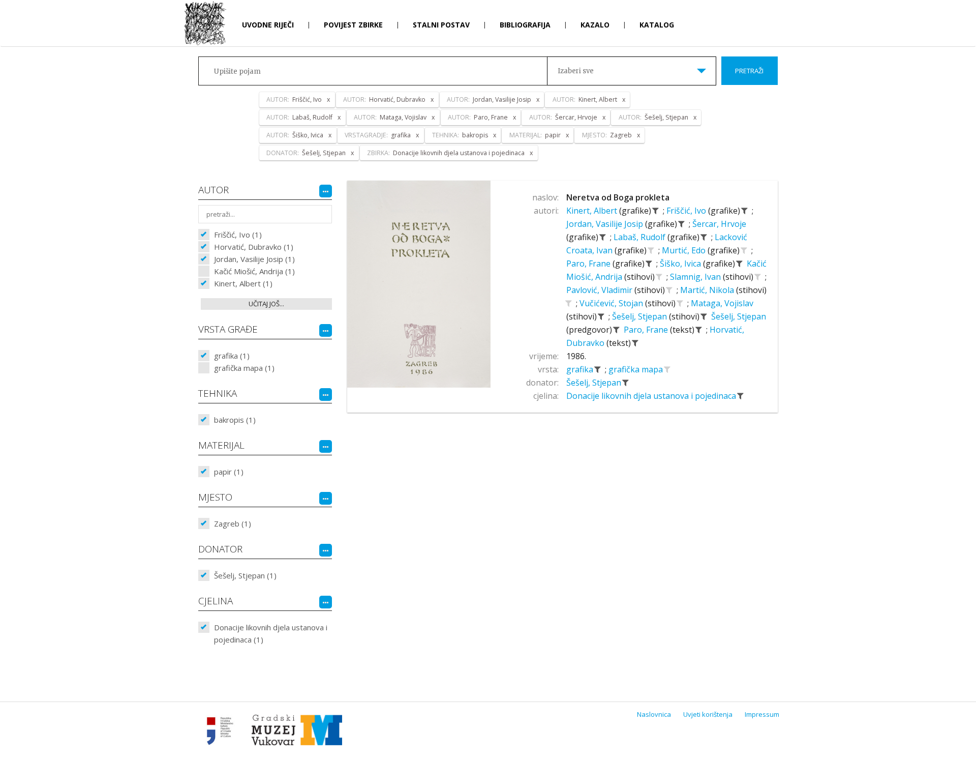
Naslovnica (654, 714)
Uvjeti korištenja (708, 714)
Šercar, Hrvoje (719, 223)
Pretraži (749, 70)
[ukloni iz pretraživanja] (656, 210)
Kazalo (595, 25)
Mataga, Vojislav (722, 303)
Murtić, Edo (685, 250)
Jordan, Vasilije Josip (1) (254, 259)
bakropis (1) (235, 420)
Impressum (762, 714)
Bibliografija (525, 25)
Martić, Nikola (708, 290)
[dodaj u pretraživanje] (651, 250)
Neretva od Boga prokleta (617, 197)
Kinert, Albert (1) (243, 283)
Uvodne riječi (268, 25)
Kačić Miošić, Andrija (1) (254, 271)
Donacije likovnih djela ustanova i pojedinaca (652, 395)
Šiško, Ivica (681, 263)
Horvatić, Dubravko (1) (253, 247)
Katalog (656, 25)
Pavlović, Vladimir (600, 290)
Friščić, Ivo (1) (238, 234)
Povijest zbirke (353, 25)
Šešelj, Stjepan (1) (245, 575)
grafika (580, 369)
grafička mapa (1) (244, 368)
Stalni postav (441, 25)
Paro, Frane (589, 263)
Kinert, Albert (592, 210)
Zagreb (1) (232, 523)
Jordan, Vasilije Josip (605, 223)
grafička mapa (636, 369)
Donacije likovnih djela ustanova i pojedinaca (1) (270, 633)
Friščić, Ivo (687, 210)
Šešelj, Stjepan (640, 316)
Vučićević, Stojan (612, 303)
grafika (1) (232, 356)
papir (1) (228, 472)
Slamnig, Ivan (696, 276)
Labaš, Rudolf (640, 237)
